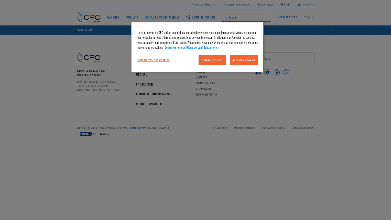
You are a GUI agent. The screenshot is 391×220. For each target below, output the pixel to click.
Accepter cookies (243, 60)
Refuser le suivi (212, 60)
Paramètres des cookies (153, 60)
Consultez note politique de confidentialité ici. (192, 47)
